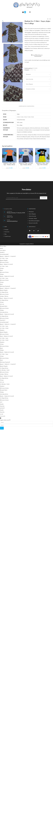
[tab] (26, 106)
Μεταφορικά (28, 74)
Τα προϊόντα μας (7, 236)
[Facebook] (30, 231)
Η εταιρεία (6, 229)
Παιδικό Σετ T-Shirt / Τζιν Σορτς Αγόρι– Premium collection (26, 164)
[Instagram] (34, 231)
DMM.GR (31, 243)
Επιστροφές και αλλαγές (30, 88)
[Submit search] (2, 428)
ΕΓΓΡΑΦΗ (43, 197)
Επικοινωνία (6, 231)
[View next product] (50, 19)
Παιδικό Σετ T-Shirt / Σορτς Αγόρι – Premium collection (9, 164)
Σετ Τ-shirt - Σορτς (32, 69)
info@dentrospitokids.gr (12, 221)
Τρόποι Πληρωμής (29, 84)
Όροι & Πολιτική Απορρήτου (34, 220)
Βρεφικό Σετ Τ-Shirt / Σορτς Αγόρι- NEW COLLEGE (42, 164)
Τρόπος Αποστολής (32, 216)
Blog (5, 234)
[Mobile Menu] (30, 12)
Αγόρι (18, 114)
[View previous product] (48, 19)
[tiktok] (38, 231)
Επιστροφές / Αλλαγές (33, 218)
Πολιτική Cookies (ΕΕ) (33, 223)
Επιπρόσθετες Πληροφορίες (26, 106)
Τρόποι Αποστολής (29, 79)
